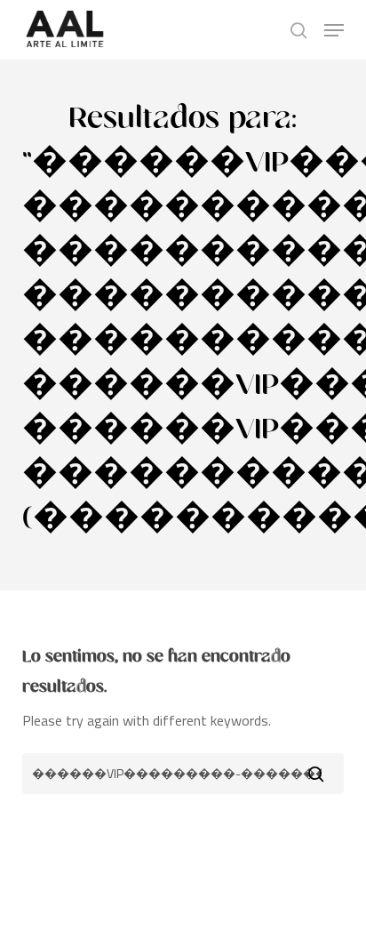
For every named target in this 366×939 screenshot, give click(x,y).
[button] (334, 30)
